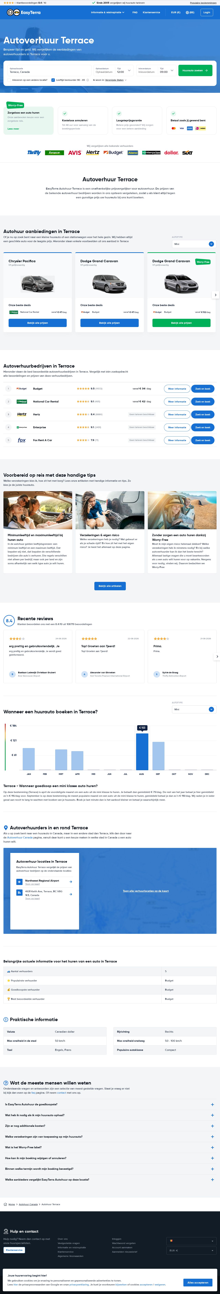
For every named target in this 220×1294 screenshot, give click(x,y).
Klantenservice (151, 12)
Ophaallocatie (16, 68)
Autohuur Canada (28, 1204)
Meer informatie (177, 388)
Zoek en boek (202, 388)
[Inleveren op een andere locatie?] (9, 80)
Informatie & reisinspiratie (106, 12)
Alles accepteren (198, 1283)
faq (33, 1092)
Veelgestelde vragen (69, 1243)
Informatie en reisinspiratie (72, 1247)
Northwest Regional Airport (42, 881)
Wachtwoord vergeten (124, 1243)
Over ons (63, 1238)
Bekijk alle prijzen (37, 323)
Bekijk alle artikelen (110, 586)
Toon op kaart (32, 884)
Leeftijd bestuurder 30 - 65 (70, 80)
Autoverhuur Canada (20, 837)
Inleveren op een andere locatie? (29, 80)
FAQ (135, 12)
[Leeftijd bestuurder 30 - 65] (53, 80)
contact (61, 1092)
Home (12, 1204)
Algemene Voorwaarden (70, 1256)
